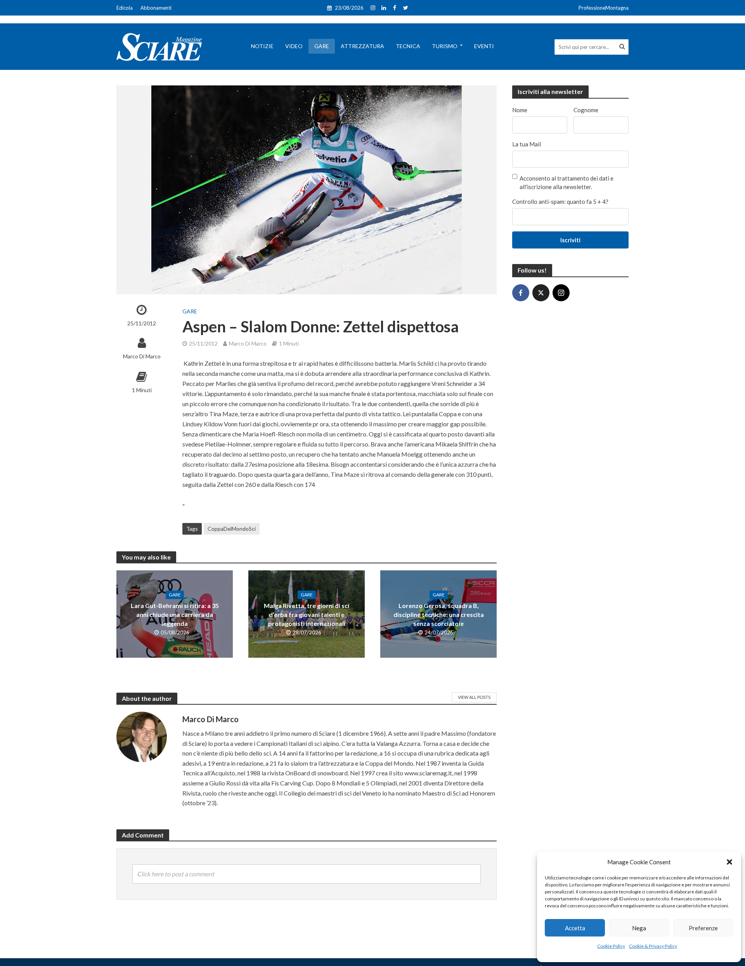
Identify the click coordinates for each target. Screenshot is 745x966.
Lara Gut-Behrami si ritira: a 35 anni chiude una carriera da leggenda (175, 614)
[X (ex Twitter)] (540, 292)
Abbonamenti (156, 8)
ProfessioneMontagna (604, 8)
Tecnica (408, 46)
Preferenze (703, 927)
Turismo (444, 46)
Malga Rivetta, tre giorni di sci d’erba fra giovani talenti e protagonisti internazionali (306, 614)
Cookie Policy (611, 946)
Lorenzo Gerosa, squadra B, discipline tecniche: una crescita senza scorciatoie (438, 614)
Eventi (484, 46)
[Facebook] (520, 292)
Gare (321, 46)
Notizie (262, 46)
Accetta (575, 927)
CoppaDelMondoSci (232, 528)
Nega (639, 927)
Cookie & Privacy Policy (653, 946)
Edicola (124, 8)
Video (294, 46)
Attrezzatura (362, 46)
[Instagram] (561, 292)
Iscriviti (570, 239)
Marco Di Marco (142, 356)
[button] (729, 862)
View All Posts (474, 697)
